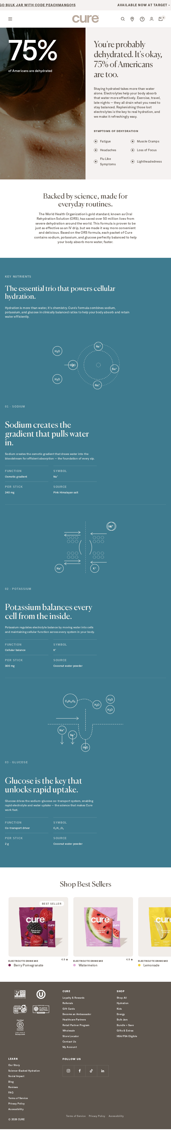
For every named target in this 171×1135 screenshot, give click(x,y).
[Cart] (160, 19)
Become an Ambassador (77, 1014)
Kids (119, 1008)
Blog (11, 1081)
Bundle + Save (125, 1025)
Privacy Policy (16, 1103)
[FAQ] (142, 19)
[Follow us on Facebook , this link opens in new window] (80, 1071)
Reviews (13, 1087)
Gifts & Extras (125, 1030)
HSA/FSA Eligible (127, 1036)
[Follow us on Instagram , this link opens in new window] (68, 1071)
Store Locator (71, 1036)
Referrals (68, 1003)
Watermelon (88, 965)
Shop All (122, 997)
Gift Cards (69, 1008)
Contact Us (69, 1041)
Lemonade (151, 965)
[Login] (151, 19)
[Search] (123, 19)
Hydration (123, 1003)
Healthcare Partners (74, 1019)
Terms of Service (18, 1098)
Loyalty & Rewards (74, 997)
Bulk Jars (122, 1019)
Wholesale (69, 1030)
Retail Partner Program (76, 1025)
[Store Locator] (132, 19)
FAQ (10, 1092)
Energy (121, 1014)
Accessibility (16, 1109)
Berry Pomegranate (28, 965)
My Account (70, 1047)
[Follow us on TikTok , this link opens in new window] (91, 1071)
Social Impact (16, 1076)
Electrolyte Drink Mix (23, 961)
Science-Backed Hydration (24, 1070)
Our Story (14, 1065)
